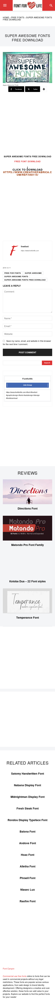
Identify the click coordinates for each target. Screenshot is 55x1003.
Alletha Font (27, 866)
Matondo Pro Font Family (27, 545)
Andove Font (27, 843)
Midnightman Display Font (28, 797)
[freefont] (12, 251)
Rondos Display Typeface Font (27, 820)
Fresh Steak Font (27, 808)
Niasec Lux (27, 889)
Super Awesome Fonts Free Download (25, 280)
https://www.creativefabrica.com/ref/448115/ (27, 173)
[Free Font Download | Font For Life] (27, 5)
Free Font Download (27, 161)
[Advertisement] (27, 124)
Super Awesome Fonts (16, 276)
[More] (44, 89)
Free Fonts (17, 17)
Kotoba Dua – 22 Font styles (27, 581)
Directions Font (28, 508)
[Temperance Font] (27, 600)
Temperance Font (27, 617)
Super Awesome (33, 273)
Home (6, 17)
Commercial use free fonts (14, 976)
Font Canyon (8, 968)
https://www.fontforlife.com (30, 251)
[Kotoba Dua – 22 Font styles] (27, 564)
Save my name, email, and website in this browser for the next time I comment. (27, 342)
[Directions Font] (27, 491)
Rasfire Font (28, 901)
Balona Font (27, 831)
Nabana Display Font (27, 785)
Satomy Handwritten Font (27, 773)
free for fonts (12, 273)
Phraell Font (27, 878)
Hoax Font (27, 855)
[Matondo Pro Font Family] (27, 528)
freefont (25, 246)
